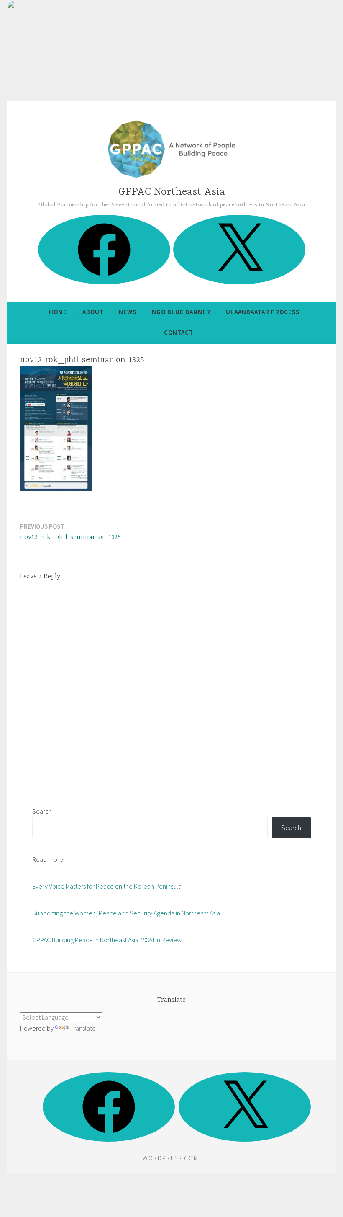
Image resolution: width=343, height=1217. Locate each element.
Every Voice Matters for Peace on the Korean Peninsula (107, 886)
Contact (178, 332)
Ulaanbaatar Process (262, 312)
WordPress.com (171, 1158)
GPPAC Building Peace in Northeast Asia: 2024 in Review (107, 940)
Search (42, 811)
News (127, 312)
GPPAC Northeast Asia (171, 192)
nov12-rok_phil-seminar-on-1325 (70, 531)
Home (58, 312)
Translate (83, 1028)
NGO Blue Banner (181, 312)
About (93, 312)
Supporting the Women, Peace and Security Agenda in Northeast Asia (126, 913)
